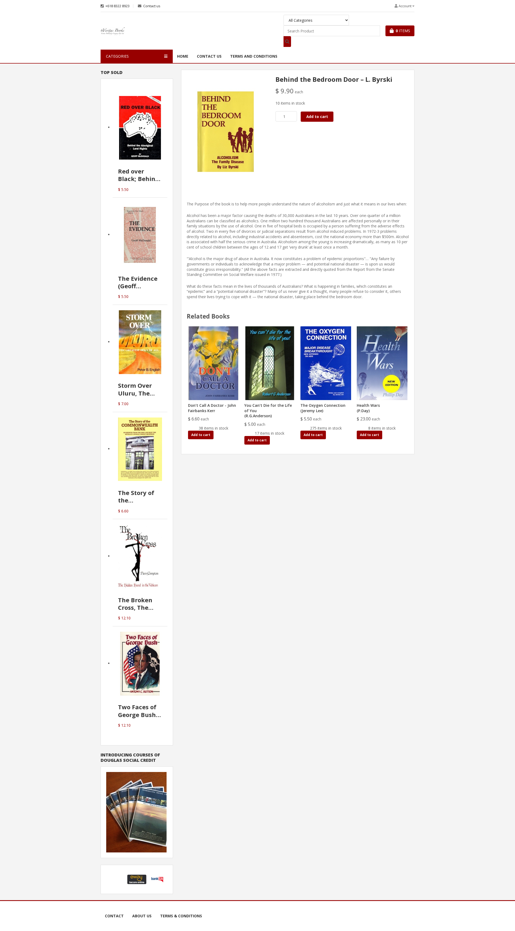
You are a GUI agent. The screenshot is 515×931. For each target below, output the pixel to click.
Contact (114, 915)
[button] (116, 879)
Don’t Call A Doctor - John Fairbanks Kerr (212, 408)
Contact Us (209, 56)
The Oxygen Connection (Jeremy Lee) (322, 408)
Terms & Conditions (181, 915)
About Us (142, 915)
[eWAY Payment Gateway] (137, 878)
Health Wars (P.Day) (368, 408)
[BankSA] (157, 878)
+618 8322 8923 (117, 6)
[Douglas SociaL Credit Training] (136, 811)
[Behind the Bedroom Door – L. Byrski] (225, 131)
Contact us (151, 6)
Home (182, 56)
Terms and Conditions (253, 56)
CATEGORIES (117, 56)
